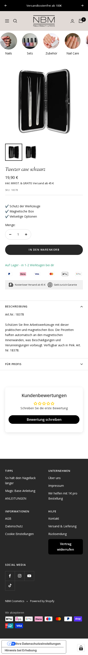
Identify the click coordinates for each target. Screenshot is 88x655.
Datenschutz (14, 526)
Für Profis (13, 364)
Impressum (56, 486)
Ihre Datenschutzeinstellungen (38, 643)
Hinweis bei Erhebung (21, 650)
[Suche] (15, 21)
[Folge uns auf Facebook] (10, 576)
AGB (8, 518)
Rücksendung (57, 534)
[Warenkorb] (81, 21)
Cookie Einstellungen (19, 534)
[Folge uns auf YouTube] (29, 576)
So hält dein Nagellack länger (20, 480)
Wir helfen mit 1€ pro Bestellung (62, 495)
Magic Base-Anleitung (20, 491)
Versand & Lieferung (62, 526)
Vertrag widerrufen (65, 546)
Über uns (54, 478)
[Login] (72, 21)
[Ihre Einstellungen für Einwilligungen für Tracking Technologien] (81, 648)
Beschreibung (16, 306)
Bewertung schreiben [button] (44, 419)
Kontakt (53, 518)
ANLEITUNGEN (15, 498)
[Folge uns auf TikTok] (10, 585)
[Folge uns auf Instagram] (19, 576)
